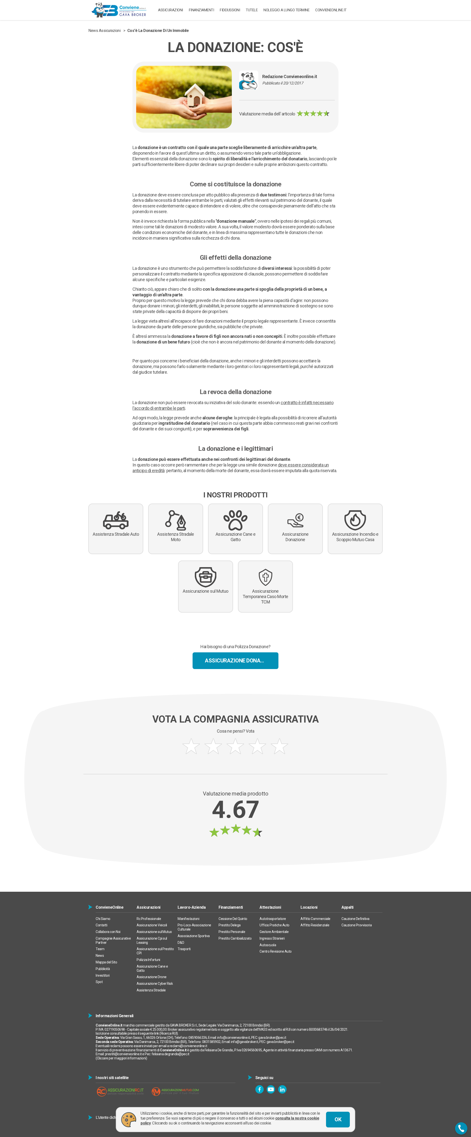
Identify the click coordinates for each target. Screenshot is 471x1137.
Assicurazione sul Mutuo (154, 932)
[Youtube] (271, 1089)
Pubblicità (103, 969)
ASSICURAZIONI (170, 10)
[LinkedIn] (282, 1089)
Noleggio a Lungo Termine (286, 10)
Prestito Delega (230, 925)
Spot (99, 982)
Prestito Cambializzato (235, 938)
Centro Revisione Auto (276, 951)
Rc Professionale (149, 919)
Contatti (101, 925)
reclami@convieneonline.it (188, 1046)
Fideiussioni (230, 10)
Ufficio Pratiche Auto (274, 925)
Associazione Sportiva (194, 936)
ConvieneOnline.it (331, 10)
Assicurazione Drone (152, 977)
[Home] (119, 10)
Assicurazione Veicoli (152, 925)
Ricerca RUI (169, 1033)
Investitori (103, 975)
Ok (338, 1119)
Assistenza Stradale (151, 990)
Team (100, 949)
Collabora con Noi (108, 932)
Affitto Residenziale (315, 925)
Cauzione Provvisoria (356, 925)
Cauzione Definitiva (355, 919)
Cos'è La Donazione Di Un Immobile (158, 30)
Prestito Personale (232, 932)
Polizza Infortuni (148, 960)
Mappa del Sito (106, 962)
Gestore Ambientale (274, 932)
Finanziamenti (201, 10)
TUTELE (252, 10)
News (100, 956)
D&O (181, 943)
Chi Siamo (103, 919)
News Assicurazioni (104, 30)
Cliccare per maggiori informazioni (121, 1058)
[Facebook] (259, 1089)
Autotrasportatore (273, 919)
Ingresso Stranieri (272, 938)
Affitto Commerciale (315, 919)
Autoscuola (268, 945)
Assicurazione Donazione (240, 661)
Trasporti (184, 949)
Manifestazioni (188, 919)
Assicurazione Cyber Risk (155, 984)
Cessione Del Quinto (233, 919)
